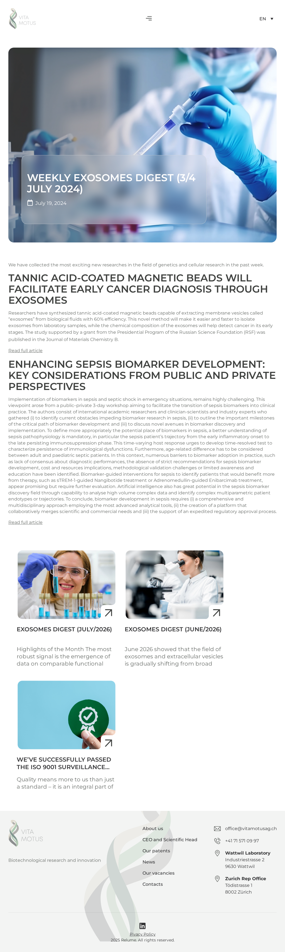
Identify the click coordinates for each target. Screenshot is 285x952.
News (148, 862)
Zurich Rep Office (245, 878)
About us (152, 828)
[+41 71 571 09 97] (217, 841)
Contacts (152, 884)
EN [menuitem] (262, 18)
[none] (266, 19)
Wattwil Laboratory (248, 853)
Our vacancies (158, 873)
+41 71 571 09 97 (242, 840)
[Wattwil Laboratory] (217, 853)
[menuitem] (266, 19)
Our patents (156, 850)
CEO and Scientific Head (169, 839)
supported (59, 332)
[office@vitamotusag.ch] (217, 828)
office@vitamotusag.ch (251, 828)
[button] (148, 18)
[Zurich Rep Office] (217, 878)
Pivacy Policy (143, 934)
